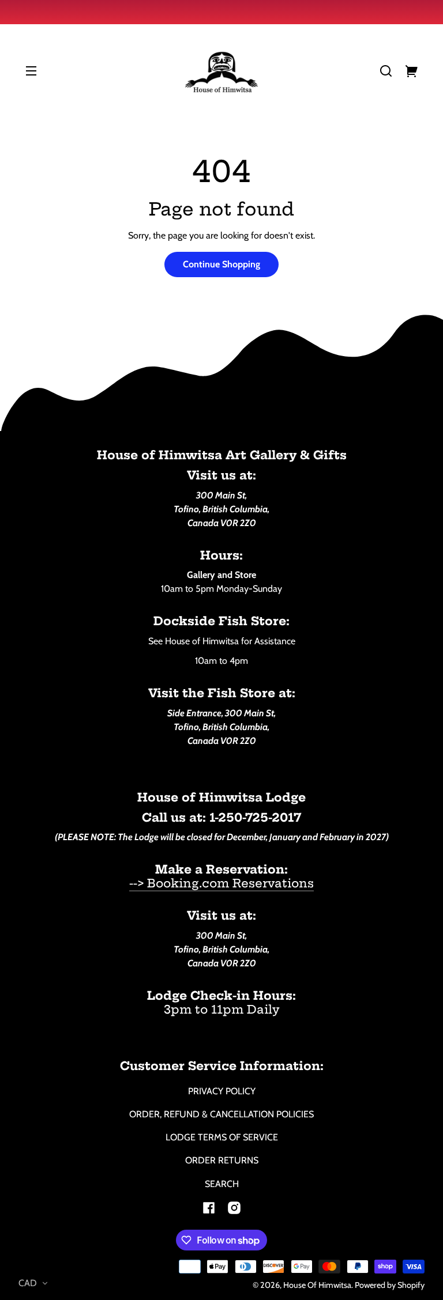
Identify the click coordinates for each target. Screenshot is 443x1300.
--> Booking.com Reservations (221, 883)
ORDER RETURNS (221, 1160)
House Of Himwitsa (317, 1285)
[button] (386, 71)
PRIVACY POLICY (222, 1091)
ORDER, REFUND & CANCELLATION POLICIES (221, 1114)
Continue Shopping (221, 264)
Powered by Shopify (390, 1285)
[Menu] (31, 71)
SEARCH (222, 1183)
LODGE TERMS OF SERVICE (222, 1137)
